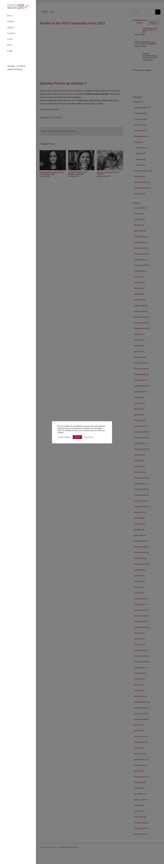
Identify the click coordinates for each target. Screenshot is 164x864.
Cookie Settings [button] (64, 437)
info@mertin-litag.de (15, 69)
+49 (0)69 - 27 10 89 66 (16, 66)
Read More (88, 437)
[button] (18, 57)
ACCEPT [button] (77, 437)
